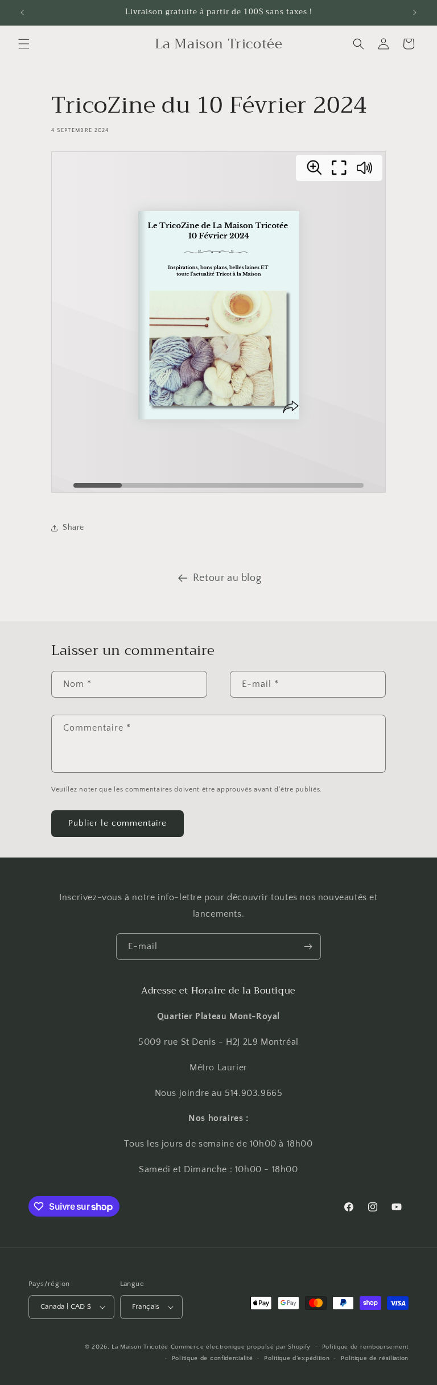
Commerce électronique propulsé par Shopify (241, 1346)
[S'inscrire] (307, 946)
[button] (23, 43)
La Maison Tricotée (141, 1346)
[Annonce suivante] (414, 12)
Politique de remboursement (365, 1346)
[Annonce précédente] (22, 12)
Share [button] (73, 527)
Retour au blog (227, 578)
